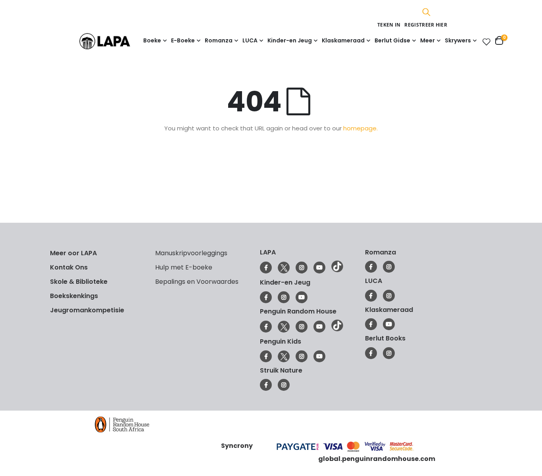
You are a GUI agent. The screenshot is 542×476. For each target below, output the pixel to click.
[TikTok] (337, 270)
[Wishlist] (485, 41)
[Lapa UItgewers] (117, 41)
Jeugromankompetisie (87, 310)
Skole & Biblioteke (79, 281)
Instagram (302, 267)
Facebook (266, 267)
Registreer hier (425, 24)
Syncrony (237, 445)
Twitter (284, 267)
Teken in (388, 24)
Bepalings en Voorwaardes (196, 281)
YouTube (319, 267)
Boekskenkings (74, 295)
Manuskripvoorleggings (191, 253)
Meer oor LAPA (73, 253)
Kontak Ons (69, 267)
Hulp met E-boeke (183, 267)
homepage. (360, 128)
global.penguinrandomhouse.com (376, 458)
